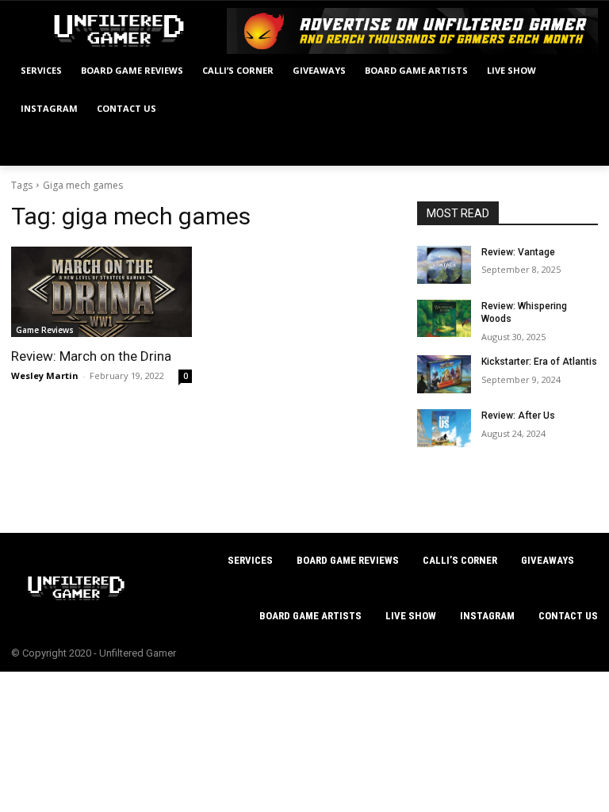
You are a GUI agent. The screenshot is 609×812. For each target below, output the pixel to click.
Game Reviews (45, 329)
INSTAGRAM (487, 616)
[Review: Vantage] (444, 265)
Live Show (410, 616)
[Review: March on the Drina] (101, 292)
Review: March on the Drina (91, 356)
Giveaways (547, 560)
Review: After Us (518, 415)
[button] (579, 147)
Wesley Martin (45, 375)
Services (250, 560)
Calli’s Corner (460, 560)
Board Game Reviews (348, 560)
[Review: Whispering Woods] (444, 319)
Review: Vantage (518, 252)
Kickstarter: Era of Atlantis (539, 361)
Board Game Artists (310, 616)
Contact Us (568, 616)
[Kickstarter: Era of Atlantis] (444, 374)
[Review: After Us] (444, 428)
